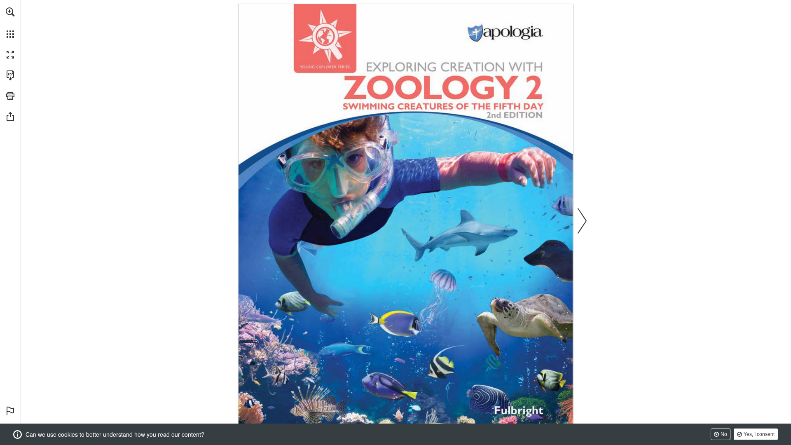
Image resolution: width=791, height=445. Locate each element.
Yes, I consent (759, 434)
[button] (10, 12)
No (724, 434)
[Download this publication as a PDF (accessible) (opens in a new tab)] (10, 75)
